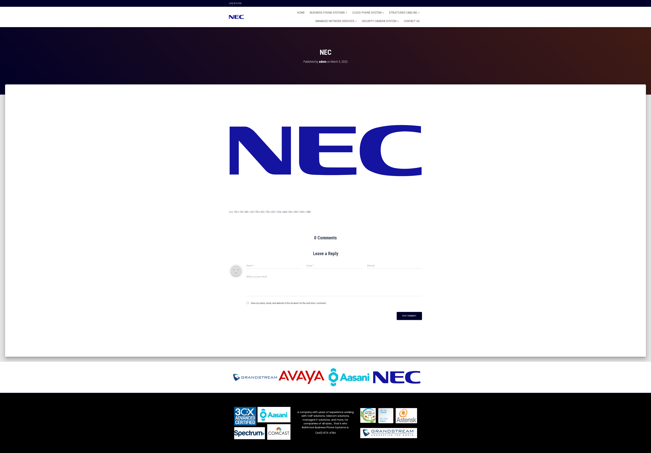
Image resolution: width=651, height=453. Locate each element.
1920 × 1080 (305, 212)
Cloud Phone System (367, 12)
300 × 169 (249, 212)
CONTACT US (412, 21)
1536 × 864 (282, 212)
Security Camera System (379, 21)
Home (301, 12)
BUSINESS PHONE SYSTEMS (328, 12)
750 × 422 (259, 212)
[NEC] (325, 150)
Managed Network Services (335, 21)
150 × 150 (238, 212)
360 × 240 (293, 212)
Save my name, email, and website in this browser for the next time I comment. (288, 303)
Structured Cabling (403, 12)
